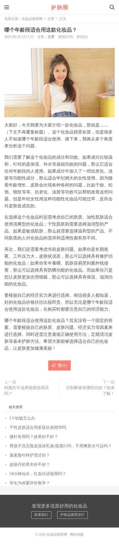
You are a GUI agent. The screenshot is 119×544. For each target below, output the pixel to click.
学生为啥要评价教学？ (30, 483)
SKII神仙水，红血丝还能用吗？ (38, 474)
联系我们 (41, 515)
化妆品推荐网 (59, 7)
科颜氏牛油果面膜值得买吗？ (26, 391)
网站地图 (77, 534)
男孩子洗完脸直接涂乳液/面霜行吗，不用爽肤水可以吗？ (61, 446)
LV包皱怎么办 (22, 418)
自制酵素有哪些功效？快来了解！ (90, 391)
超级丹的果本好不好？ (30, 464)
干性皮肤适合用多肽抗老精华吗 (38, 427)
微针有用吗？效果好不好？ (34, 437)
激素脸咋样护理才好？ (30, 455)
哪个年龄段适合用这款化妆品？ (40, 30)
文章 (50, 19)
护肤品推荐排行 (72, 515)
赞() (62, 365)
